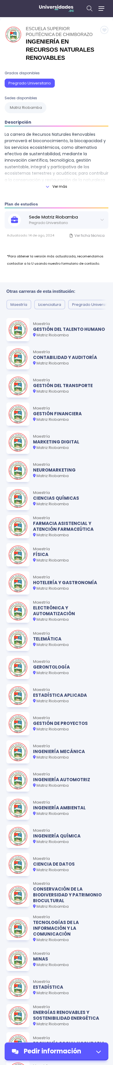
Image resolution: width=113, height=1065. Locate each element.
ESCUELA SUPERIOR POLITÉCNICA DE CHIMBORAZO (59, 31)
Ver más (59, 186)
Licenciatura (49, 304)
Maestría (18, 304)
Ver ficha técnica (89, 235)
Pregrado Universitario (29, 83)
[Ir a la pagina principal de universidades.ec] (56, 8)
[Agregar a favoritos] (104, 30)
